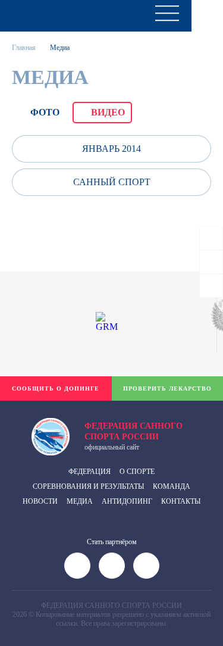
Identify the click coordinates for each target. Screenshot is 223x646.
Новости (40, 501)
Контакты (180, 501)
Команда (171, 486)
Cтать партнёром (112, 542)
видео (108, 112)
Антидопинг (127, 501)
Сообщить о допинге (55, 388)
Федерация (89, 471)
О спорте (137, 471)
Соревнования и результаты (88, 486)
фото (44, 112)
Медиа (80, 501)
